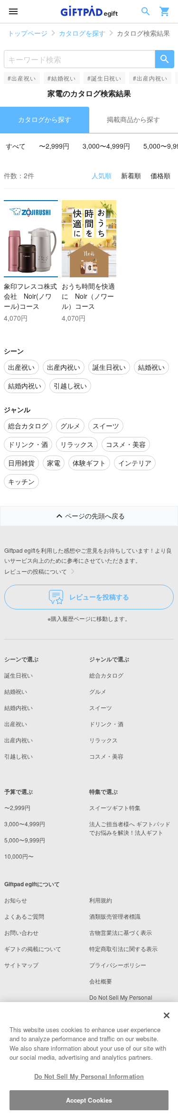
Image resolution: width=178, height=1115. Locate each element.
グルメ (97, 691)
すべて (16, 146)
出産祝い (15, 724)
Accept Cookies (89, 1100)
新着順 (131, 175)
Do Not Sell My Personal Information (89, 1076)
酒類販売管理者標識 (115, 916)
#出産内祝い (150, 78)
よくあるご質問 (24, 916)
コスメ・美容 (106, 756)
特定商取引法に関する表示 (123, 948)
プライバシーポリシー (117, 965)
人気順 (102, 175)
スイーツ (100, 707)
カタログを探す (82, 33)
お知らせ (15, 900)
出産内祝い (18, 740)
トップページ (27, 33)
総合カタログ (106, 675)
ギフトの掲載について (32, 948)
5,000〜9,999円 (24, 840)
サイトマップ (21, 965)
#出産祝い (22, 78)
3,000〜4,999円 (106, 146)
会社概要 (100, 981)
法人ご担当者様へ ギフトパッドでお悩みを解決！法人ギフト (129, 828)
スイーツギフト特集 (115, 807)
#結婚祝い (61, 78)
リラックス (103, 740)
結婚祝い (15, 691)
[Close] (166, 1015)
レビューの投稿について (35, 571)
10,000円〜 (19, 856)
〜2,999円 (54, 146)
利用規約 (100, 900)
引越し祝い (18, 756)
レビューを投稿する (99, 596)
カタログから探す (44, 119)
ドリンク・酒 (106, 724)
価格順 (160, 175)
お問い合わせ (21, 932)
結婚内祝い (18, 707)
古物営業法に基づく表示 (120, 932)
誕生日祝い (18, 675)
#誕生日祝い (104, 78)
